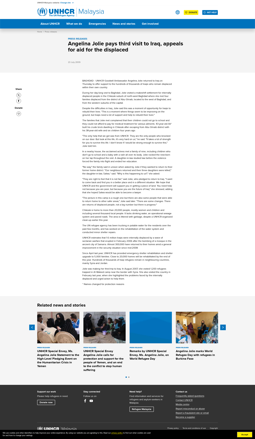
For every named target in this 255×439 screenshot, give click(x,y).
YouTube (91, 401)
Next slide (223, 327)
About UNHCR (50, 23)
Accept (244, 435)
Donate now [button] (46, 402)
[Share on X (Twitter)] (18, 95)
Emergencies (97, 23)
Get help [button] (212, 12)
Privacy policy (173, 428)
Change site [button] (65, 2)
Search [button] (169, 12)
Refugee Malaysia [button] (143, 409)
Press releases (51, 31)
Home (39, 31)
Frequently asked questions (190, 395)
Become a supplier (185, 417)
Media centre (182, 404)
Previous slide (32, 327)
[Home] (55, 12)
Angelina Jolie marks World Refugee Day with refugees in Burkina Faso (195, 355)
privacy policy (117, 433)
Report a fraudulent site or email (192, 412)
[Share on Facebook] (18, 101)
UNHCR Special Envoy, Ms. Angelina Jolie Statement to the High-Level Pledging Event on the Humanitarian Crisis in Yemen (58, 358)
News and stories (123, 23)
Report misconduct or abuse (190, 408)
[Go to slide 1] (127, 377)
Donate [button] (193, 12)
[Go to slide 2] (129, 377)
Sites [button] (177, 12)
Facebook (85, 401)
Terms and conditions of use (194, 428)
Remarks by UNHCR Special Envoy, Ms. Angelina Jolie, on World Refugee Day (149, 355)
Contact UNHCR (184, 400)
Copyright (214, 428)
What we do (74, 23)
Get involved (150, 23)
